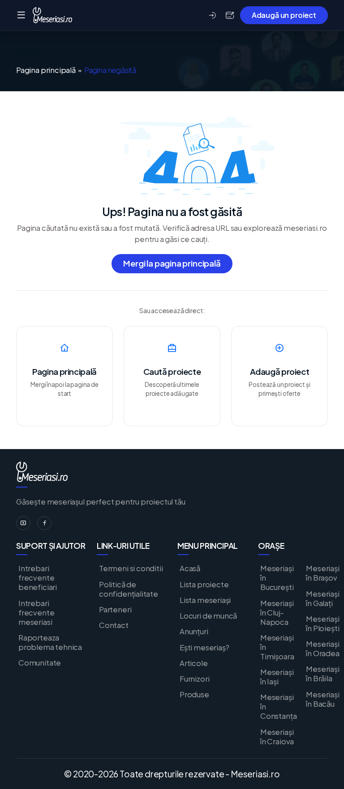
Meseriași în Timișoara (277, 647)
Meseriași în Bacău (322, 699)
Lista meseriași (205, 600)
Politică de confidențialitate (128, 589)
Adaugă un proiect (284, 15)
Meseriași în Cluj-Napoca (276, 612)
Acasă (190, 568)
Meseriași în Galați (322, 598)
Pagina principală (46, 70)
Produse (194, 694)
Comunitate (39, 662)
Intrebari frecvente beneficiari (37, 578)
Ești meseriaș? (204, 647)
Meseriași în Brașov (322, 573)
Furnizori (194, 678)
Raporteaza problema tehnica (50, 642)
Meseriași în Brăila (322, 673)
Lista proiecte (204, 584)
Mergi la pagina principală (171, 263)
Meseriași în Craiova (277, 736)
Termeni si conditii (131, 568)
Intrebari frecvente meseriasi (36, 612)
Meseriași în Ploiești (322, 623)
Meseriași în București (276, 578)
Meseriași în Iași (276, 676)
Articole (194, 663)
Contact (114, 625)
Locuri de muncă (208, 615)
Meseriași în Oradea (322, 648)
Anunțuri (194, 631)
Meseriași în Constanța (278, 706)
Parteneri (115, 609)
